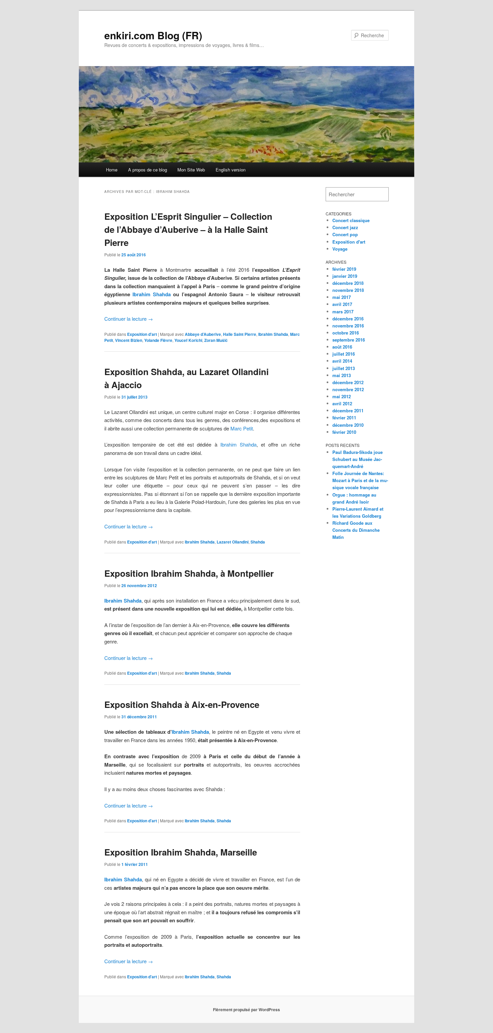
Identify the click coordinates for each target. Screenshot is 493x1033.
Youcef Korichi (188, 340)
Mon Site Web (191, 169)
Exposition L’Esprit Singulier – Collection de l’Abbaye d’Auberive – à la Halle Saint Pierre (188, 229)
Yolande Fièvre (158, 340)
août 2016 (342, 347)
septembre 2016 (348, 340)
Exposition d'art (142, 334)
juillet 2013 (343, 368)
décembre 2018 (348, 283)
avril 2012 (342, 403)
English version (230, 169)
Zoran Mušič (216, 340)
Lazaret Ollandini (233, 542)
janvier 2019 (344, 276)
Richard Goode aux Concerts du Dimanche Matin (356, 530)
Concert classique (351, 220)
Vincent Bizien (128, 340)
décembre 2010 (348, 425)
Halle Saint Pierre (239, 334)
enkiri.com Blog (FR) (153, 35)
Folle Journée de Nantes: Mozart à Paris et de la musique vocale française (360, 480)
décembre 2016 (348, 318)
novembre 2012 (348, 389)
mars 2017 (342, 311)
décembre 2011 (348, 410)
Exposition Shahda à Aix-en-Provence (181, 704)
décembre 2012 (348, 382)
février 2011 (344, 417)
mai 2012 (341, 396)
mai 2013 (341, 375)
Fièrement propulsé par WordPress (246, 1009)
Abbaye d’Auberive (203, 334)
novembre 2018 (348, 290)
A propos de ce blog (147, 169)
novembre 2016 (348, 325)
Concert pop (345, 234)
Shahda (258, 542)
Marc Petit (241, 428)
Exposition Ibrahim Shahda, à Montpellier (189, 573)
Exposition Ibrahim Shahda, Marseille (180, 852)
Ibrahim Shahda (151, 294)
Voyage (339, 249)
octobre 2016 (345, 332)
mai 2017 (341, 297)
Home (111, 169)
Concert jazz (345, 227)
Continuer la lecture (128, 318)
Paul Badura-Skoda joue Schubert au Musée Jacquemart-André (357, 459)
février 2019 (344, 269)
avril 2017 (342, 304)
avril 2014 (342, 361)
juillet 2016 (343, 354)
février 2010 (344, 432)
